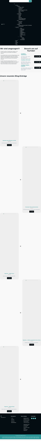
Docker (23, 37)
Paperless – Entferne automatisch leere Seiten (31, 340)
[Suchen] (30, 1)
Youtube (20, 14)
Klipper (20, 16)
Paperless (23, 38)
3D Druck (17, 5)
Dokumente (20, 17)
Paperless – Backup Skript (9, 406)
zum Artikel (31, 211)
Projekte (20, 15)
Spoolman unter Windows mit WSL (9, 140)
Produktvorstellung (22, 34)
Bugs (21, 35)
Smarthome (17, 27)
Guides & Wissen (19, 13)
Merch (16, 43)
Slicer (18, 20)
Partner (16, 44)
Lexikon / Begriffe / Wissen (22, 18)
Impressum (12, 419)
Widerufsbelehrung (13, 422)
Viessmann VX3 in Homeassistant (26, 425)
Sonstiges (18, 24)
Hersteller (18, 6)
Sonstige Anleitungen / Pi (22, 19)
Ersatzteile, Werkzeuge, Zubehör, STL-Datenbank (25, 25)
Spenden (17, 42)
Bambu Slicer (20, 21)
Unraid (21, 36)
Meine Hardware (22, 39)
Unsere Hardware (21, 26)
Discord (17, 40)
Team (16, 41)
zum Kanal (37, 56)
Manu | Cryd (9, 274)
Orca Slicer (20, 22)
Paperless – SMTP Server (9, 273)
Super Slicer (20, 23)
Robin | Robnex (9, 141)
